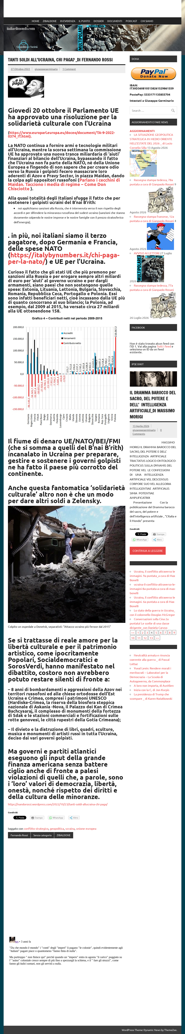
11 (139, 638)
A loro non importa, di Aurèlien (154, 685)
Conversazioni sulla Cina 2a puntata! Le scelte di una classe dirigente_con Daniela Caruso (149, 623)
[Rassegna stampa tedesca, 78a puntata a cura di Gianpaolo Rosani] (160, 212)
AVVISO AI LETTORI (146, 253)
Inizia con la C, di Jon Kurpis (151, 690)
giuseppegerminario (46, 69)
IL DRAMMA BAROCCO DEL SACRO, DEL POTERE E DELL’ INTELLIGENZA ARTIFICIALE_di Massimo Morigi (153, 405)
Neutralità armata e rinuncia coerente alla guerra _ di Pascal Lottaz (150, 659)
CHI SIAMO (147, 21)
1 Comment (69, 69)
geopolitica (57, 828)
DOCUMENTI (114, 21)
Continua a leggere (148, 550)
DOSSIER (99, 21)
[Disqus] (66, 888)
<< (132, 632)
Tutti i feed (164, 346)
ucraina (70, 828)
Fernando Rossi (19, 835)
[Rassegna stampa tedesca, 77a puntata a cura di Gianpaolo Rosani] (163, 317)
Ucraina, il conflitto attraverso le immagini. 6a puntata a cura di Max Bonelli (152, 601)
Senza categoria (42, 835)
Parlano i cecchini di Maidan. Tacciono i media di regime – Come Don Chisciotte (64, 184)
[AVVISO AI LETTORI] (150, 281)
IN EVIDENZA (67, 21)
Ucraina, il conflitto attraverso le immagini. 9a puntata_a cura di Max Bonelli (152, 575)
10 (132, 638)
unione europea (86, 828)
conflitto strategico (36, 828)
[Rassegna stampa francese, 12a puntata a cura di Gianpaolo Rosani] (160, 248)
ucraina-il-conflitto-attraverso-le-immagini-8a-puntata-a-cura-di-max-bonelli (153, 588)
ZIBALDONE (50, 21)
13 (151, 638)
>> (157, 638)
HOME (35, 21)
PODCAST (131, 21)
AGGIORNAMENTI (142, 131)
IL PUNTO (84, 21)
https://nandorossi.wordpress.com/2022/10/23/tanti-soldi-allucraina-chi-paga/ (57, 804)
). (30, 136)
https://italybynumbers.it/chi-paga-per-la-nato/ (63, 258)
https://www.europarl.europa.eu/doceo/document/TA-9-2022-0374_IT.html (61, 134)
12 (145, 638)
